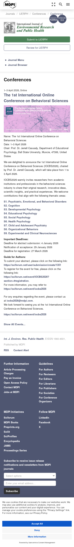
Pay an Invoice (12, 378)
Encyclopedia (12, 441)
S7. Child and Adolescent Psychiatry (25, 225)
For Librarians (47, 383)
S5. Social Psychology (17, 217)
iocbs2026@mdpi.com (20, 300)
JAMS (7, 445)
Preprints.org (11, 427)
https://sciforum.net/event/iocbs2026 (25, 288)
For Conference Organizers (48, 399)
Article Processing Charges (14, 371)
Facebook (44, 422)
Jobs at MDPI (11, 392)
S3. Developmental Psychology (22, 209)
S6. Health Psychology (17, 221)
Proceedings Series (15, 450)
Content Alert (21, 350)
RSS (6, 350)
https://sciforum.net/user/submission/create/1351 (32, 265)
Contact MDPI (12, 387)
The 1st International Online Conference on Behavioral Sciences (36, 97)
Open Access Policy (15, 382)
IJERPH (23, 13)
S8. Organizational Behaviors (21, 229)
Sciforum (9, 417)
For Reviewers (47, 374)
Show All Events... (14, 324)
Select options (14, 476)
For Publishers (47, 388)
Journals (10, 13)
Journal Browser (16, 65)
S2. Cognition (12, 205)
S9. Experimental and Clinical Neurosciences (30, 233)
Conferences (39, 13)
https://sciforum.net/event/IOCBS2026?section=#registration (26, 278)
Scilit (7, 431)
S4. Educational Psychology (20, 213)
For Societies (46, 393)
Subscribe (12, 491)
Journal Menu (14, 60)
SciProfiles (10, 436)
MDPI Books (11, 422)
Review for (37, 47)
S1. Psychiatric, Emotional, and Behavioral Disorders (35, 201)
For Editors (45, 379)
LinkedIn (44, 417)
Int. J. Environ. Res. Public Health (24, 338)
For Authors (46, 369)
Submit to (37, 39)
